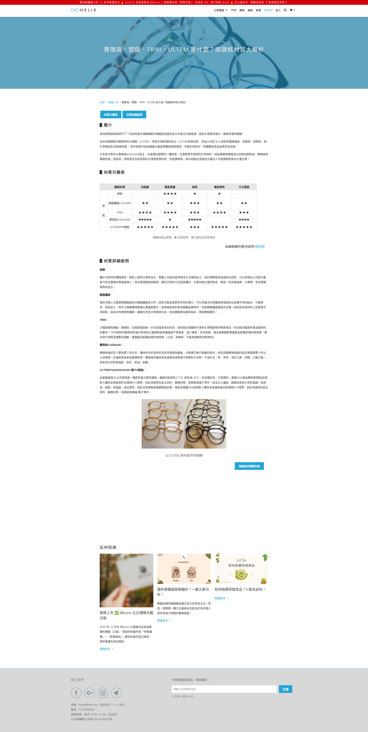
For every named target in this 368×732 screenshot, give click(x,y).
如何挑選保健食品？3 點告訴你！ (240, 589)
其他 (267, 10)
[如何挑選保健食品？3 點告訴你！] (241, 569)
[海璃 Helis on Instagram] (104, 693)
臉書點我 (105, 704)
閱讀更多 (105, 649)
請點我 (112, 714)
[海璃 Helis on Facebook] (77, 693)
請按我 (259, 246)
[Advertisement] (184, 502)
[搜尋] (285, 10)
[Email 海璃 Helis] (117, 693)
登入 (278, 10)
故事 (258, 10)
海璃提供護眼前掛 (249, 466)
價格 (242, 10)
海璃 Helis (188, 696)
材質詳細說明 (134, 114)
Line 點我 (119, 704)
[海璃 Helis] (90, 11)
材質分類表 (110, 114)
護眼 (250, 10)
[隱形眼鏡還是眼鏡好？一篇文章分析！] (184, 569)
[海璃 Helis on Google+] (90, 693)
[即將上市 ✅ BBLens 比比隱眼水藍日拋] (126, 580)
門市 (234, 10)
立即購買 (219, 10)
